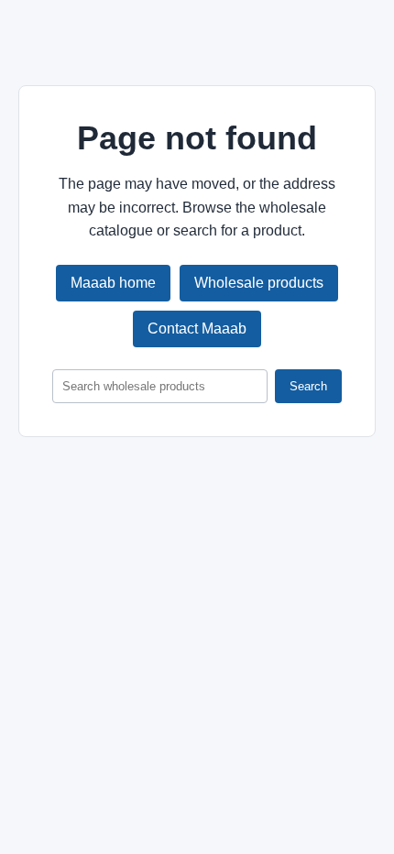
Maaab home (113, 282)
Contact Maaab (197, 328)
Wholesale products (258, 282)
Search (308, 386)
